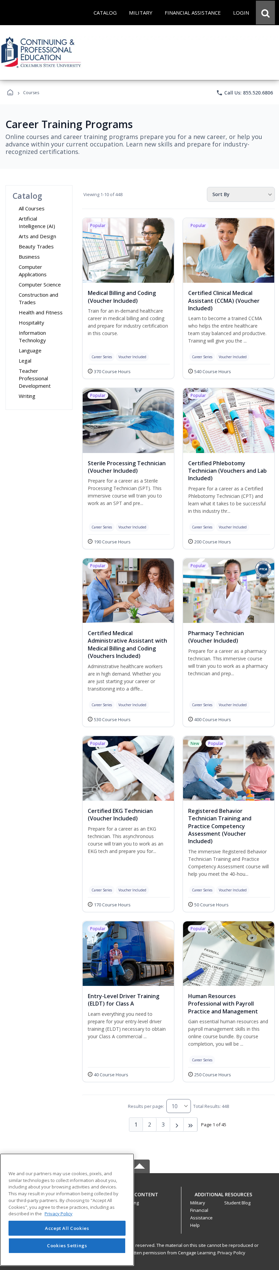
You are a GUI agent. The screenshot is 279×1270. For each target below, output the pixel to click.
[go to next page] (177, 1124)
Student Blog (237, 1203)
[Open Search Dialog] (265, 12)
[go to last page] (190, 1124)
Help (195, 1225)
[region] (67, 1209)
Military (197, 1203)
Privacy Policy (231, 1253)
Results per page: (146, 1106)
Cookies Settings (67, 1245)
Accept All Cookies (67, 1228)
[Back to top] (139, 1198)
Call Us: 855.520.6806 (244, 92)
